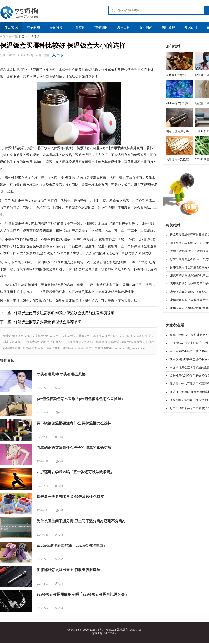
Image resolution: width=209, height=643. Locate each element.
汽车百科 (123, 27)
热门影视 (168, 27)
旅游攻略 (101, 27)
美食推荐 (56, 27)
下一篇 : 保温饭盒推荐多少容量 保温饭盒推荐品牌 (40, 322)
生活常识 (11, 27)
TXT (139, 629)
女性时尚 (145, 27)
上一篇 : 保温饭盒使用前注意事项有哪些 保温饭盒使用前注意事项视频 (57, 313)
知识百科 (190, 27)
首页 (21, 36)
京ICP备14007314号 (104, 633)
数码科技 (33, 27)
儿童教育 (78, 27)
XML (132, 629)
